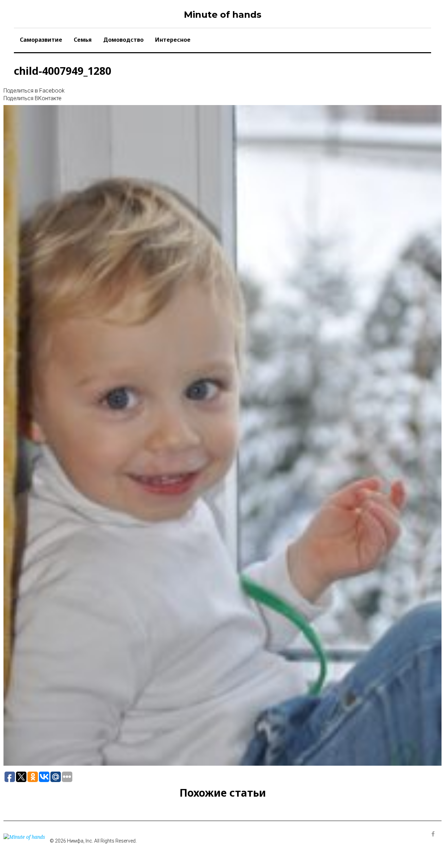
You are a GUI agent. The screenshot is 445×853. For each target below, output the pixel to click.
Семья (83, 39)
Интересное (173, 39)
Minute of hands (222, 14)
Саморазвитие (41, 39)
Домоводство (123, 39)
